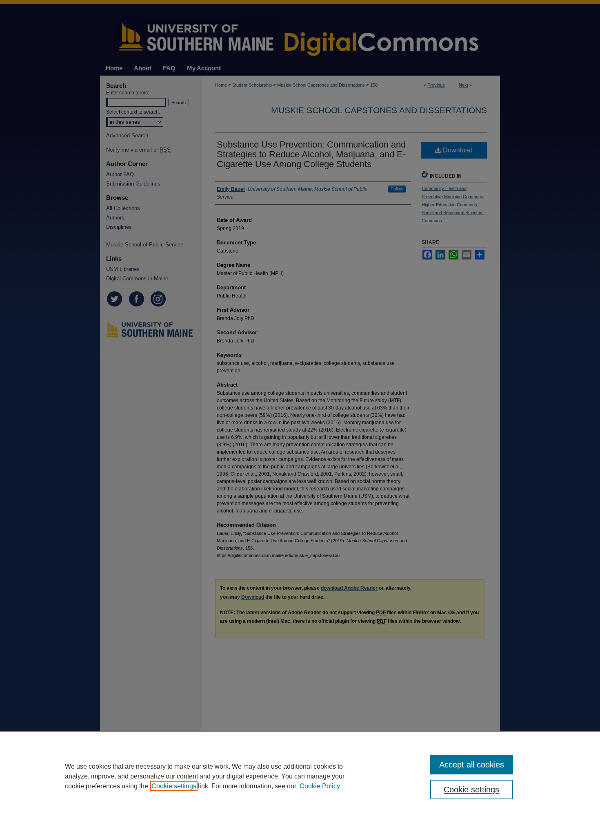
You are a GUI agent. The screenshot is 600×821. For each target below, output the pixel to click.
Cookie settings (173, 786)
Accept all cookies (471, 764)
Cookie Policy (320, 786)
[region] (300, 776)
